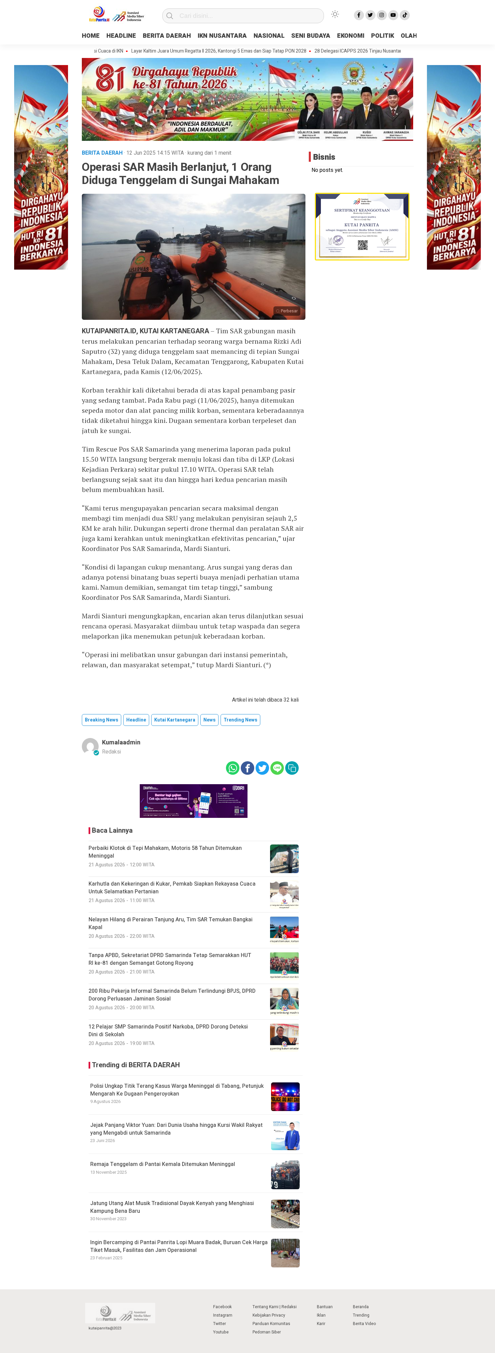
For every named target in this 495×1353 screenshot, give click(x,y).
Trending (361, 1315)
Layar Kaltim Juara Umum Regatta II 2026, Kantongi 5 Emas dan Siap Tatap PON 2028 (183, 51)
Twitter (219, 1324)
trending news (240, 720)
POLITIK (382, 35)
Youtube (221, 1332)
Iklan (321, 1315)
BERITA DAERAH (167, 35)
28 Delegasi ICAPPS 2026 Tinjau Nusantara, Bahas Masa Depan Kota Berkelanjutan (364, 51)
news (209, 720)
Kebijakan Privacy (269, 1315)
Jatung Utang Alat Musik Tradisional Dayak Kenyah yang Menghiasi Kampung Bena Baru (172, 1207)
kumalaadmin (121, 742)
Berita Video (364, 1324)
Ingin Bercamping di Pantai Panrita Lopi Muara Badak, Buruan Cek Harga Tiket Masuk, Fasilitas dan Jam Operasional (179, 1246)
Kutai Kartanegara (174, 720)
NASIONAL (269, 35)
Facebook (222, 1307)
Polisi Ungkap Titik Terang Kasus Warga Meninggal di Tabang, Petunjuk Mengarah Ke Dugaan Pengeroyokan (177, 1090)
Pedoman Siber (267, 1332)
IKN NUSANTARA (222, 35)
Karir (321, 1324)
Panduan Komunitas (271, 1324)
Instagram (222, 1315)
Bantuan (325, 1307)
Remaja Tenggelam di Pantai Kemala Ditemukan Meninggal (162, 1164)
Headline (136, 720)
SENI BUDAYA (310, 35)
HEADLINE (121, 35)
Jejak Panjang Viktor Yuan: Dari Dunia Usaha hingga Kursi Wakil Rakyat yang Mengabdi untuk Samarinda (176, 1129)
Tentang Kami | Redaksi (275, 1307)
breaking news (101, 720)
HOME (91, 35)
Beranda (361, 1307)
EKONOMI (350, 35)
